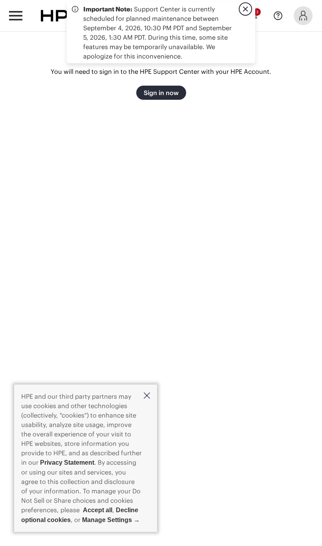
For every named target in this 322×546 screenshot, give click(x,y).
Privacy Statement (67, 462)
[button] (147, 396)
